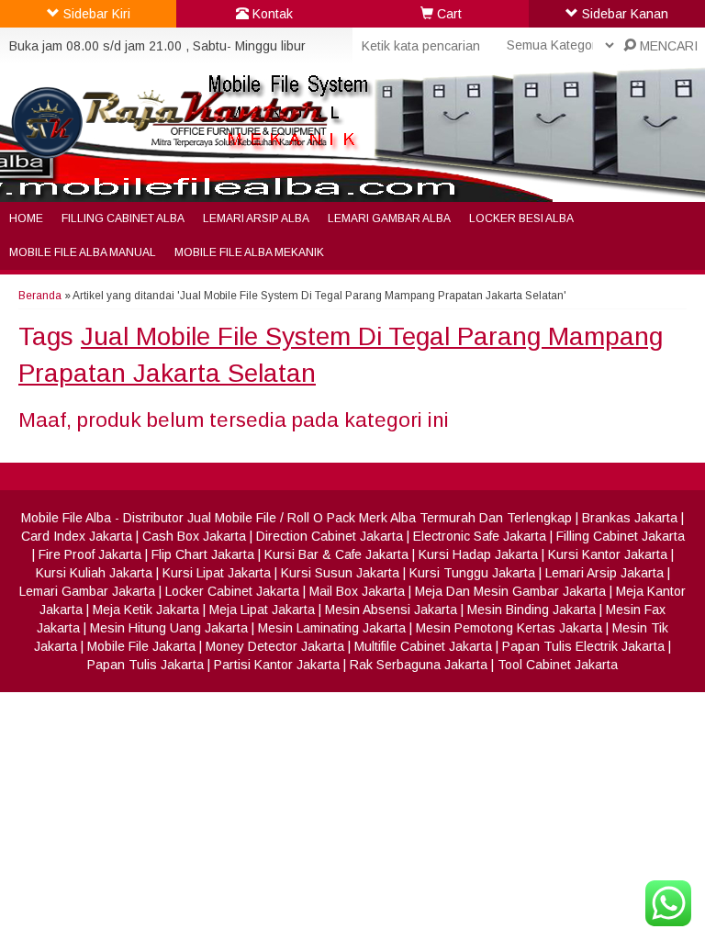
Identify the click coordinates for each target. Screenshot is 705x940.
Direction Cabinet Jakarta (329, 536)
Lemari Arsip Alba (256, 218)
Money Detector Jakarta (275, 646)
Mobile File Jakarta (141, 646)
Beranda (40, 295)
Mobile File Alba (66, 517)
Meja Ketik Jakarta (146, 609)
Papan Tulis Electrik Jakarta (583, 646)
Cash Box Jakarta (194, 536)
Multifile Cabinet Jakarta (423, 646)
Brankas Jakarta (629, 517)
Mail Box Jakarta (357, 591)
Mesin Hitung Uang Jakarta (169, 628)
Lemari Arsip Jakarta (604, 572)
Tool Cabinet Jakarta (558, 664)
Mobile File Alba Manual (82, 252)
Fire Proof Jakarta (90, 554)
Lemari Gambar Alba (389, 218)
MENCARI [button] (667, 46)
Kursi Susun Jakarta (340, 572)
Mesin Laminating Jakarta (332, 628)
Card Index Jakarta (76, 536)
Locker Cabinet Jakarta (232, 591)
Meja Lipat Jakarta (262, 609)
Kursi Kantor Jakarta (607, 554)
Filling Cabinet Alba (123, 218)
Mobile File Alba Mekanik (249, 252)
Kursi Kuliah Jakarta (94, 572)
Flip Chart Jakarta (202, 554)
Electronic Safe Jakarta (479, 536)
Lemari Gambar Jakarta (87, 591)
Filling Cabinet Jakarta (620, 536)
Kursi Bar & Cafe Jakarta (336, 554)
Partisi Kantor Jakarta (277, 664)
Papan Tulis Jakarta (145, 664)
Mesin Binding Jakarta (531, 609)
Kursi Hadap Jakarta (478, 554)
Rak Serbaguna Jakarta (418, 664)
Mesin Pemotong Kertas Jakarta (509, 628)
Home (26, 218)
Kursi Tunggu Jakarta (472, 572)
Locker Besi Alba (521, 218)
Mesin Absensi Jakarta (391, 609)
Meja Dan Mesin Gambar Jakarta (510, 591)
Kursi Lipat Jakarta (216, 572)
